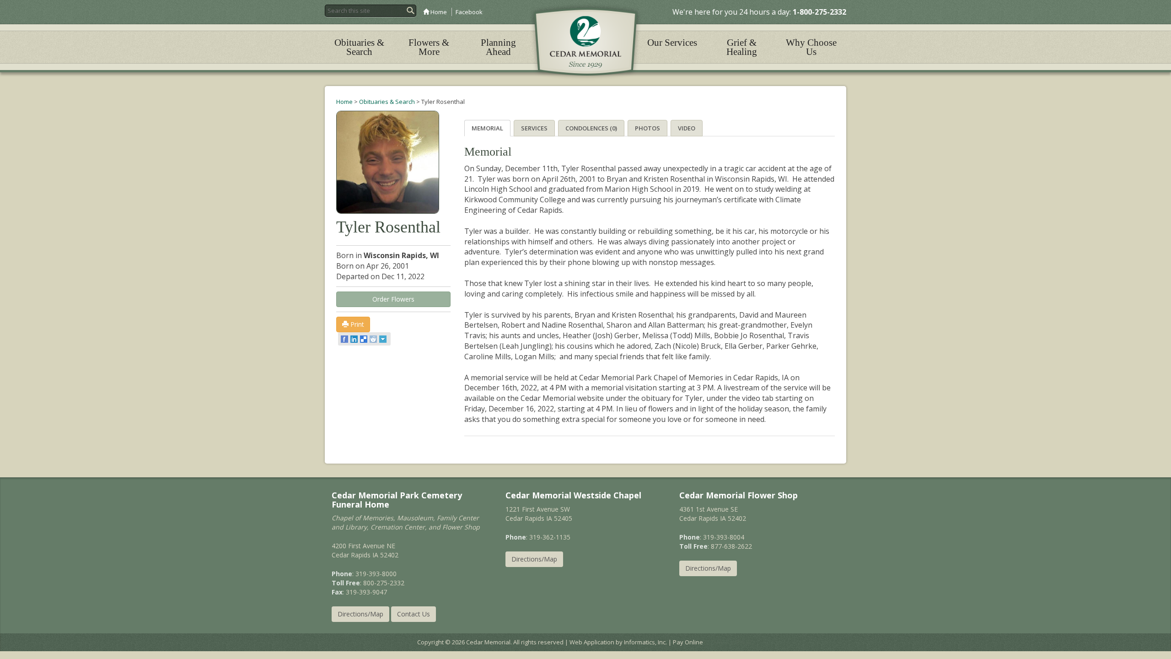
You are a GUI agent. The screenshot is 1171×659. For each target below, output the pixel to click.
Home (438, 12)
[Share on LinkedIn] (354, 339)
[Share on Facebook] (345, 339)
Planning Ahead (498, 47)
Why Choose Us (811, 47)
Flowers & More (428, 47)
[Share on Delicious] (364, 339)
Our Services (672, 42)
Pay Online (688, 642)
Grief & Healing (741, 47)
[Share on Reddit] (374, 339)
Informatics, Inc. (645, 642)
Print (356, 324)
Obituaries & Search (359, 47)
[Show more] (383, 339)
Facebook (469, 12)
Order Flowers (393, 299)
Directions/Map (360, 614)
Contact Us (413, 614)
